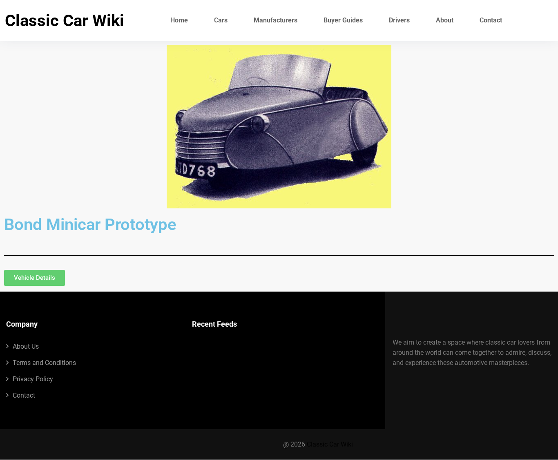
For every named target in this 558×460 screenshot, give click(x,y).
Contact (491, 20)
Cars (221, 20)
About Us (26, 346)
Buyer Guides (343, 20)
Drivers (399, 20)
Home (179, 20)
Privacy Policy (33, 379)
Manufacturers (275, 20)
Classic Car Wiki (64, 20)
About (444, 20)
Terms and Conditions (44, 363)
